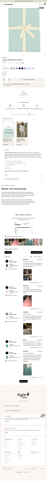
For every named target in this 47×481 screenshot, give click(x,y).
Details (7, 150)
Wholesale (33, 453)
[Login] (41, 4)
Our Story (19, 453)
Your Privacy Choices (22, 442)
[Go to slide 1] (22, 97)
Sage (6, 175)
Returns (25, 114)
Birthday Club (6, 455)
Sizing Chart (33, 442)
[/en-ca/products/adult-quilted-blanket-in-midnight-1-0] (22, 68)
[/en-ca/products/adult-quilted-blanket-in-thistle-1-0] (30, 68)
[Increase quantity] (9, 79)
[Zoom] (45, 52)
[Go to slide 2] (23, 97)
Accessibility (42, 468)
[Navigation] (2, 4)
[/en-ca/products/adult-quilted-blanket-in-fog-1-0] (14, 68)
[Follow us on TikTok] (27, 401)
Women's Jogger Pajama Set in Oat (21, 139)
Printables (6, 462)
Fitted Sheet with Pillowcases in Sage (7, 139)
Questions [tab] (15, 249)
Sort (31, 256)
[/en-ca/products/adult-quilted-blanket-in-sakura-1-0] (9, 68)
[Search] (39, 4)
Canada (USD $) (27, 472)
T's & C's (26, 468)
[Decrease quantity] (3, 79)
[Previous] (2, 55)
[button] (5, 57)
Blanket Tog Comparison (12, 179)
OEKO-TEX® (33, 114)
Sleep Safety (33, 440)
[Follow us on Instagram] (22, 401)
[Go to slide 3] (24, 97)
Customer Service (8, 439)
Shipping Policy (7, 446)
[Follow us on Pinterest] (25, 401)
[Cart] (44, 4)
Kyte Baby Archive (7, 459)
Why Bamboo (20, 455)
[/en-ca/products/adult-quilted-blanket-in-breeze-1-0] (28, 68)
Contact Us (6, 442)
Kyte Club (6, 457)
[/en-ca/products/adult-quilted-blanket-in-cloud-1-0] (3, 68)
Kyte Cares (20, 457)
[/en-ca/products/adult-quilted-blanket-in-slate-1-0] (17, 68)
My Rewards (20, 446)
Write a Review (37, 253)
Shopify (5, 469)
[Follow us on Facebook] (19, 401)
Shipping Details (17, 114)
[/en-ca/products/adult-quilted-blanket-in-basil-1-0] (33, 68)
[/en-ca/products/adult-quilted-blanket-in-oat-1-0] (6, 68)
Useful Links (34, 439)
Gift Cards (6, 461)
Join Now (6, 432)
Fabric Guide (33, 444)
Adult (4, 74)
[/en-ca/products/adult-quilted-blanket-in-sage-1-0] (11, 68)
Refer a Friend (20, 444)
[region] (23, 242)
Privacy (30, 468)
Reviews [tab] (8, 249)
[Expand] (43, 405)
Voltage (9, 469)
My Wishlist (20, 448)
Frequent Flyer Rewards (8, 453)
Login (19, 440)
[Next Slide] (41, 242)
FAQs (5, 440)
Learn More (8, 85)
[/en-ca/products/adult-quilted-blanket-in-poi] (25, 68)
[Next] (44, 55)
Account (20, 439)
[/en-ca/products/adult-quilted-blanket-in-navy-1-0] (19, 68)
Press (19, 459)
